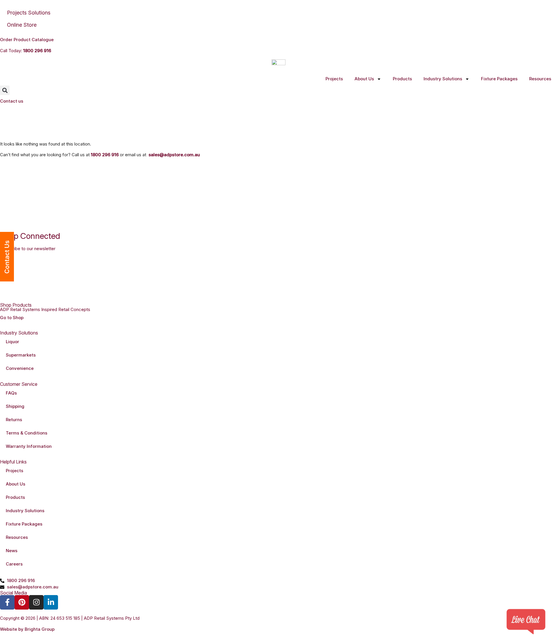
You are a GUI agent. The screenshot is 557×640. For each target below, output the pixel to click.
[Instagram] (36, 602)
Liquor (12, 341)
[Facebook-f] (7, 602)
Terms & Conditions (26, 433)
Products (402, 78)
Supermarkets (21, 355)
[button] (5, 90)
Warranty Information (29, 446)
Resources (540, 78)
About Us (364, 78)
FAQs (11, 393)
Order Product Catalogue (27, 39)
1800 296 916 (37, 50)
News (11, 550)
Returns (14, 419)
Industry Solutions (443, 78)
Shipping (15, 406)
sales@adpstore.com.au (174, 154)
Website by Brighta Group (27, 629)
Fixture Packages (499, 78)
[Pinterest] (22, 602)
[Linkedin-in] (51, 602)
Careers (14, 564)
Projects (334, 78)
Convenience (20, 368)
